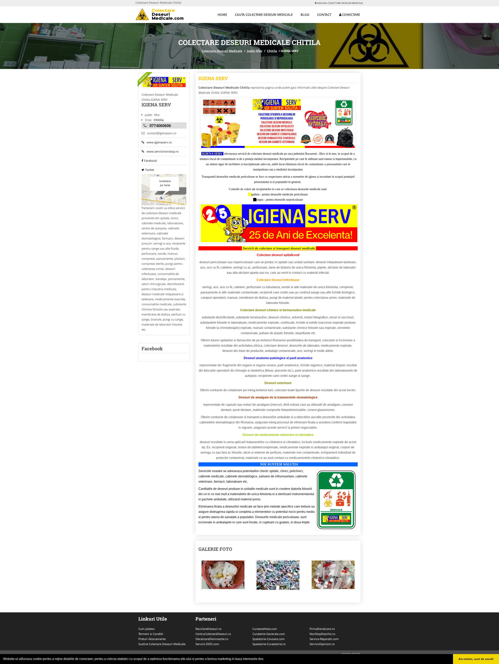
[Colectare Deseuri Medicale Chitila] (164, 82)
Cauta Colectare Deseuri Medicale (264, 14)
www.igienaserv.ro (158, 142)
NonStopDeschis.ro (322, 634)
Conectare (350, 14)
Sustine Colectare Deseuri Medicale (161, 644)
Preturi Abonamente (152, 639)
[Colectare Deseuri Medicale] (161, 14)
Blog (305, 14)
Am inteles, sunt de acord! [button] (476, 658)
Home (222, 14)
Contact (324, 14)
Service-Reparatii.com (324, 639)
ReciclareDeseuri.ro (208, 629)
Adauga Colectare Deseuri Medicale (340, 3)
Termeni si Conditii (150, 634)
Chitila (272, 51)
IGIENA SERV (213, 78)
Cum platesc (146, 629)
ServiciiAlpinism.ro (322, 644)
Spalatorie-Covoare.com (268, 639)
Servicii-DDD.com (207, 644)
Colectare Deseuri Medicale (222, 51)
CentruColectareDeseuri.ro (213, 634)
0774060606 (160, 125)
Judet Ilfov (254, 51)
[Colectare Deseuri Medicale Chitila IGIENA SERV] (223, 577)
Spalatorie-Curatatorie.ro (269, 644)
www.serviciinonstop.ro (161, 151)
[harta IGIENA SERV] (164, 189)
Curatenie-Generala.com (268, 634)
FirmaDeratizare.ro (322, 629)
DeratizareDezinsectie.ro (212, 639)
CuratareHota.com (264, 629)
